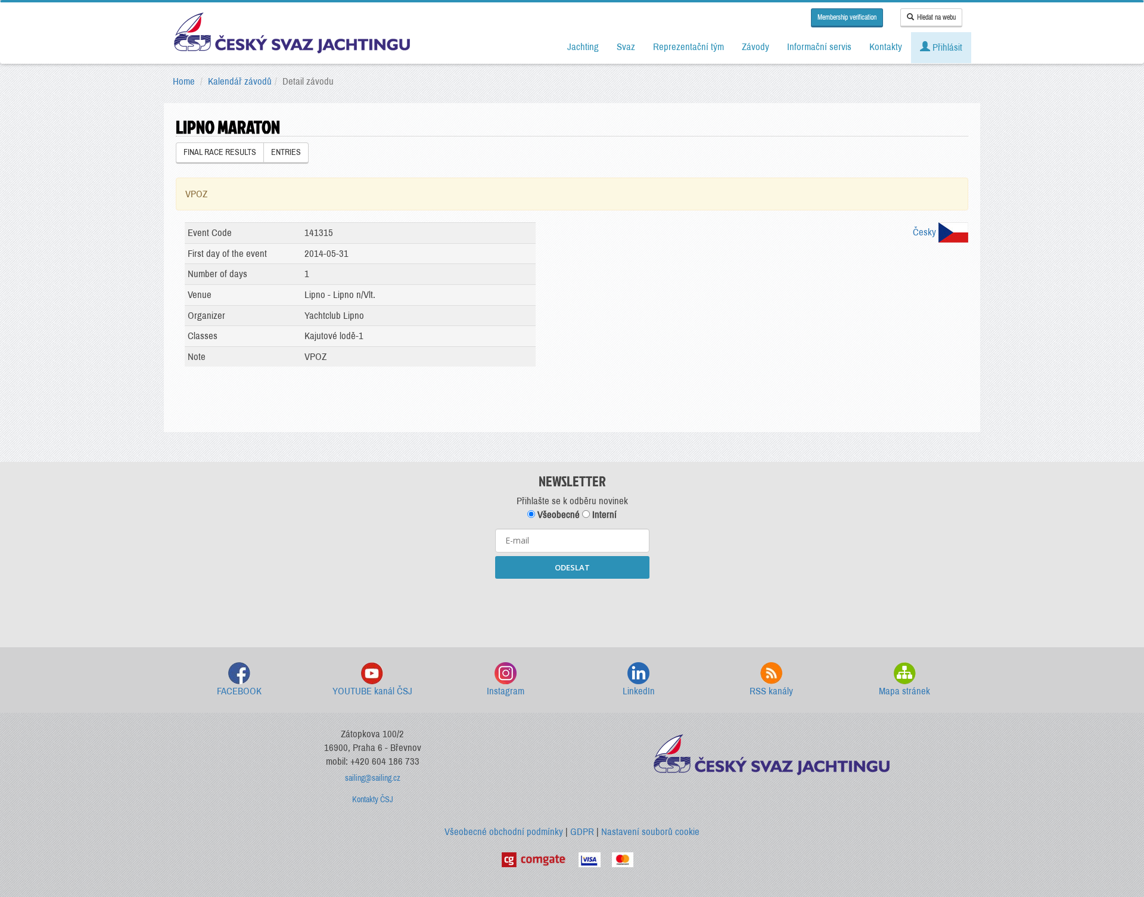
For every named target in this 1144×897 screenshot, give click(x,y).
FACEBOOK (239, 691)
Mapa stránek (904, 691)
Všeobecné (557, 515)
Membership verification (846, 17)
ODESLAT (572, 567)
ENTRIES (286, 152)
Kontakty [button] (885, 47)
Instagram (505, 691)
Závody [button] (755, 47)
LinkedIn (639, 691)
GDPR (582, 832)
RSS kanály (771, 691)
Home (184, 81)
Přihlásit (946, 47)
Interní (603, 515)
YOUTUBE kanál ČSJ (372, 691)
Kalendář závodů (240, 81)
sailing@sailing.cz (372, 778)
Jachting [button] (583, 47)
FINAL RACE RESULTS (220, 152)
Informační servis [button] (819, 47)
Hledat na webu (936, 17)
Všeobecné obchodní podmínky (503, 832)
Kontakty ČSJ (372, 799)
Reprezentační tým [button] (688, 47)
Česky (925, 232)
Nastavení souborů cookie (650, 832)
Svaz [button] (626, 47)
